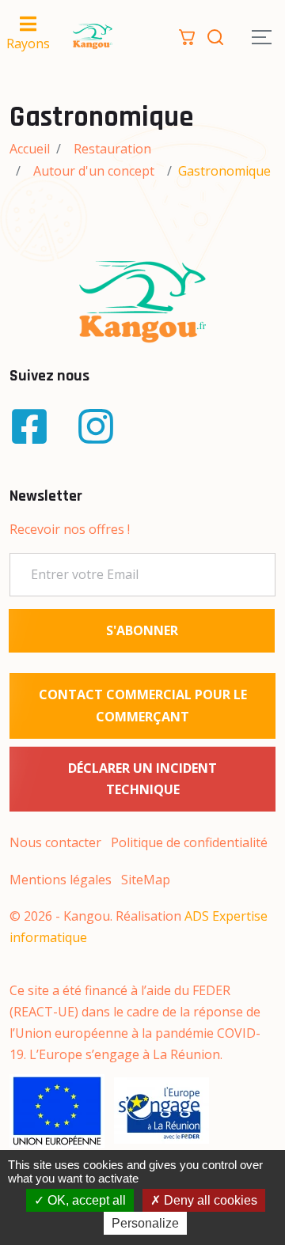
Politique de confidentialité (189, 842)
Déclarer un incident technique (142, 778)
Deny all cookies (209, 1200)
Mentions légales (61, 879)
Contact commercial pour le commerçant (143, 705)
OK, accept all (85, 1200)
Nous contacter (55, 842)
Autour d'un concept (93, 171)
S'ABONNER (142, 630)
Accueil (30, 148)
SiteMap (145, 879)
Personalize (145, 1223)
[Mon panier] (187, 35)
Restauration (112, 148)
